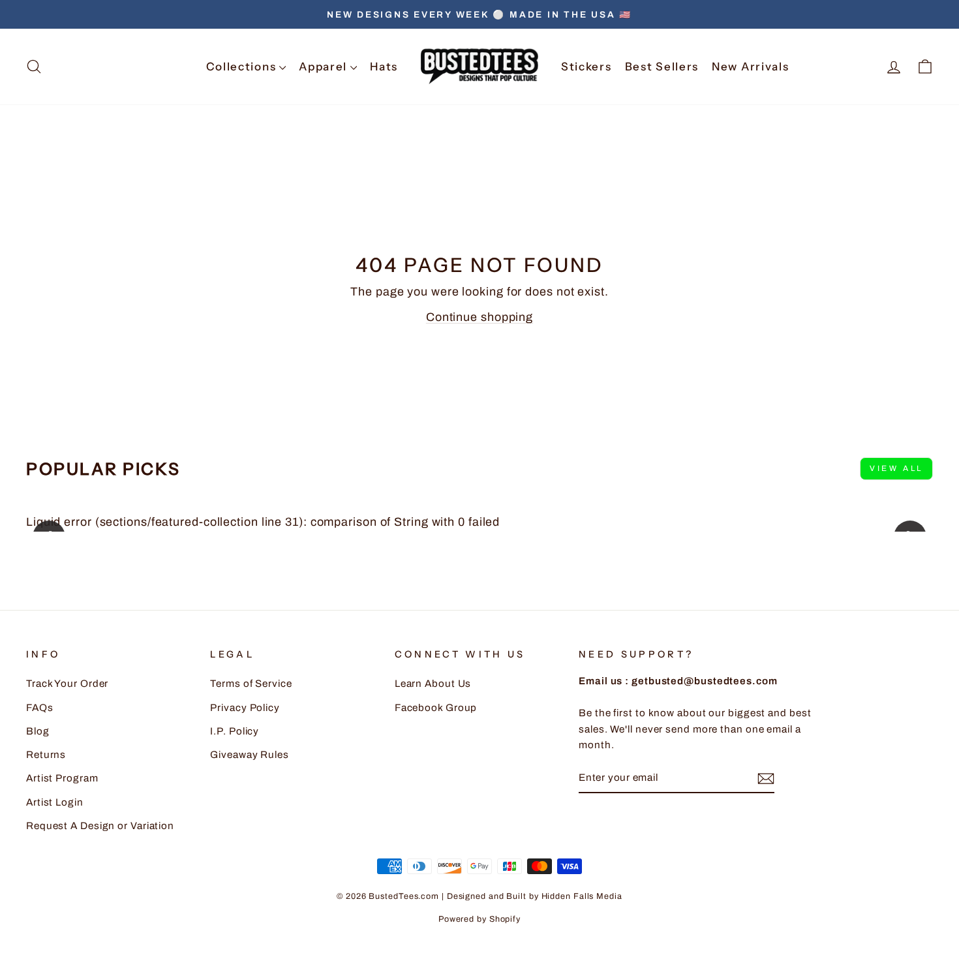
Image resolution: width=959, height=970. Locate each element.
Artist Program (62, 778)
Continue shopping (479, 317)
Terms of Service (251, 683)
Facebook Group (436, 708)
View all (896, 468)
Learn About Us (433, 683)
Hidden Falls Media (581, 896)
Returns (46, 755)
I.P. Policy (234, 731)
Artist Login (55, 802)
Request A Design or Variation (100, 826)
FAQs (39, 708)
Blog (38, 731)
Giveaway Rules (249, 755)
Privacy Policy (245, 708)
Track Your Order (67, 683)
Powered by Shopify (479, 919)
